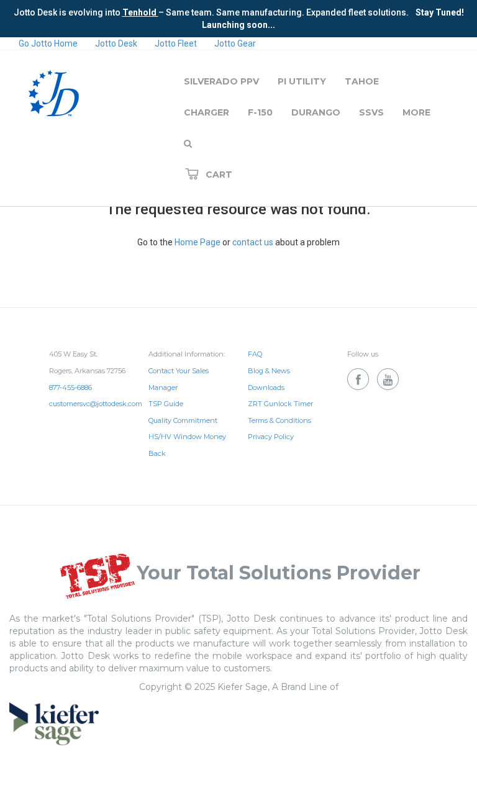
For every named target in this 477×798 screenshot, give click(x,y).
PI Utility (302, 81)
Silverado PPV (221, 81)
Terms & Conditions (279, 420)
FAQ (255, 354)
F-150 (260, 112)
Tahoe (362, 81)
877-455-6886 (70, 387)
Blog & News (269, 370)
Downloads (266, 387)
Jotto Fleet (176, 43)
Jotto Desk (116, 43)
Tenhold (140, 12)
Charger (206, 112)
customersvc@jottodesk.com (95, 403)
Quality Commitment (182, 420)
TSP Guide (165, 403)
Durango (315, 112)
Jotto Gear (235, 43)
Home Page (197, 242)
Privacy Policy (271, 436)
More (416, 112)
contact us (252, 242)
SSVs (371, 112)
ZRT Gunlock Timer (280, 403)
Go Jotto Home (48, 43)
